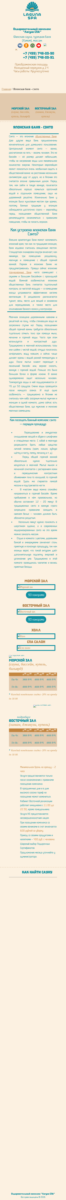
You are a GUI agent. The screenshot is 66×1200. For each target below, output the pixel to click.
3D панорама (36, 595)
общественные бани (46, 136)
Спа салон (36, 641)
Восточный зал (36, 605)
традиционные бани (20, 272)
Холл (36, 630)
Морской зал (36, 581)
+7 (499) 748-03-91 (38, 57)
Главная (6, 89)
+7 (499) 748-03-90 (38, 53)
